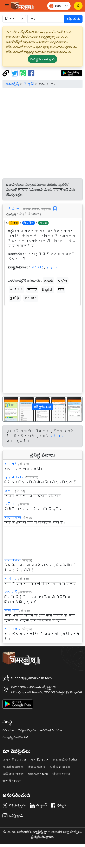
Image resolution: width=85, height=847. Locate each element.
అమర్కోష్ (12, 84)
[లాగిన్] (78, 6)
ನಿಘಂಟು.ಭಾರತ (37, 767)
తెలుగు (48, 280)
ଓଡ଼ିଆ (62, 280)
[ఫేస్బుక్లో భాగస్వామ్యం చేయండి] (31, 72)
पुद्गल (52, 267)
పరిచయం (8, 730)
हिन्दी (29, 84)
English (47, 289)
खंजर (9, 490)
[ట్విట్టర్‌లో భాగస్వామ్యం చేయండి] (15, 72)
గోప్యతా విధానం (27, 730)
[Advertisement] (42, 133)
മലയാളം (30, 298)
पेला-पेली (11, 610)
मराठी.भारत (40, 760)
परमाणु (37, 267)
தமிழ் (15, 298)
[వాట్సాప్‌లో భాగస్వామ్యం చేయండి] (23, 72)
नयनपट (12, 560)
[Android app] (17, 703)
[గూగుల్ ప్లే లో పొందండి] (72, 72)
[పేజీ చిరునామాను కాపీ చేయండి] (6, 72)
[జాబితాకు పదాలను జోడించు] (55, 208)
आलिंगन (11, 504)
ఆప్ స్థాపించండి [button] (42, 407)
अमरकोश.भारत (14, 760)
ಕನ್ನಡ (16, 289)
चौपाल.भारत (61, 774)
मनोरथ (11, 578)
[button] (9, 408)
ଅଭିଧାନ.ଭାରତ (60, 767)
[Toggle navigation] (6, 5)
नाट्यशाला (12, 517)
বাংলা (61, 289)
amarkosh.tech (38, 774)
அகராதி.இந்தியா (65, 760)
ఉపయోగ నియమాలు (52, 730)
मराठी (32, 289)
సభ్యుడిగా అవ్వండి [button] (42, 59)
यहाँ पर (57, 436)
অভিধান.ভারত (13, 774)
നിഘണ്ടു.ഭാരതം (13, 767)
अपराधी (11, 592)
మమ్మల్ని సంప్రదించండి (15, 737)
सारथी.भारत (11, 781)
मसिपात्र (12, 629)
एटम (13, 208)
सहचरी (11, 464)
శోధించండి (73, 19)
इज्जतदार (14, 477)
